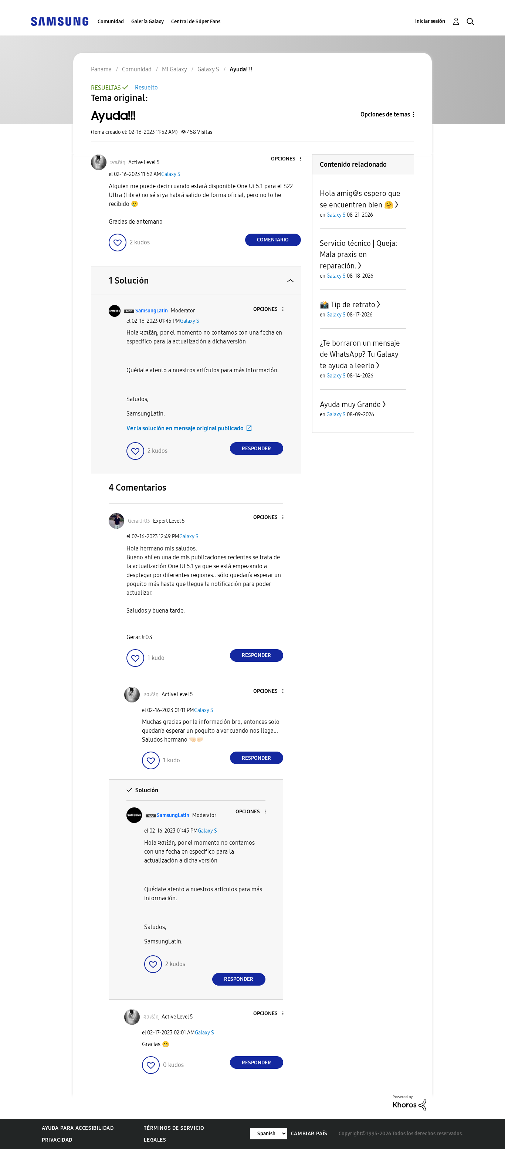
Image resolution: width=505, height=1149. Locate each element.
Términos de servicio (174, 1128)
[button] (288, 159)
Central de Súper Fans (195, 21)
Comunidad (111, 21)
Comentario (273, 240)
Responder (256, 448)
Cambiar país (309, 1134)
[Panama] (59, 20)
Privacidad (57, 1140)
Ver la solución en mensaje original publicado (185, 428)
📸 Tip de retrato (347, 304)
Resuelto (146, 87)
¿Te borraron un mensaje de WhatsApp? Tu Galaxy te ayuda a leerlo (360, 354)
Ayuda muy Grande (350, 404)
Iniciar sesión (430, 21)
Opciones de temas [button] (385, 114)
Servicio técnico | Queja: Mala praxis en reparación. (358, 254)
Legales (155, 1140)
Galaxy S (170, 174)
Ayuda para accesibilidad (77, 1128)
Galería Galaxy (147, 21)
